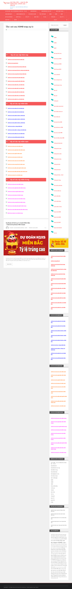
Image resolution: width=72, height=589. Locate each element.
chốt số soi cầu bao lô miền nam (15, 157)
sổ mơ (15, 19)
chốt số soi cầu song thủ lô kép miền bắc (17, 73)
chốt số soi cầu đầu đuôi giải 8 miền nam (17, 167)
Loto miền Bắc (57, 196)
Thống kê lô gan (57, 148)
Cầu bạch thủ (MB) (58, 122)
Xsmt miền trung (59, 11)
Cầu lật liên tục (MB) (58, 127)
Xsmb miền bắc (33, 11)
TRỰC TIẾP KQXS (42, 14)
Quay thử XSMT (57, 222)
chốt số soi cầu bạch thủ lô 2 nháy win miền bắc (18, 70)
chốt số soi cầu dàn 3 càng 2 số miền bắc (17, 129)
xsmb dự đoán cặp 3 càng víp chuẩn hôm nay (59, 526)
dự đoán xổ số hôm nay (56, 546)
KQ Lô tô (62, 16)
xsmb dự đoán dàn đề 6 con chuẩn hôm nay (58, 522)
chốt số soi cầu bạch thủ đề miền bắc (16, 77)
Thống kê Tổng (57, 180)
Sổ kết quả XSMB (57, 58)
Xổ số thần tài (57, 116)
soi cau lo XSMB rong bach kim (59, 561)
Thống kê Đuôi (57, 169)
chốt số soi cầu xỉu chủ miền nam (15, 146)
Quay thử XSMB (57, 211)
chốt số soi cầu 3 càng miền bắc (15, 126)
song (14, 63)
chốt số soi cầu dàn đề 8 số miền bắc (16, 92)
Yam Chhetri (35, 587)
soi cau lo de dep (54, 550)
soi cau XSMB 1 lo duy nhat (57, 562)
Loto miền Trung (58, 206)
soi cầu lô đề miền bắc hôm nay (59, 567)
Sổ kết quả (18, 16)
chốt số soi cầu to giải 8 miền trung (16, 191)
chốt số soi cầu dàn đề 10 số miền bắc (16, 95)
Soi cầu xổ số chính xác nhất (58, 572)
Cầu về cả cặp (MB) (58, 132)
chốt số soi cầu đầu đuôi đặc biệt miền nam (17, 171)
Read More (9, 264)
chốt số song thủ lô (55, 261)
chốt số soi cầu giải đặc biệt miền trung (16, 187)
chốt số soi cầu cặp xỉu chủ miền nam (16, 160)
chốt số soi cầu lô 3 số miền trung (58, 452)
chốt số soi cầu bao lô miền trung (15, 195)
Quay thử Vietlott (58, 227)
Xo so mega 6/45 (58, 79)
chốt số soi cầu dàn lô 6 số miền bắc (16, 108)
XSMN (56, 14)
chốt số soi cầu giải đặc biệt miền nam (16, 149)
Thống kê (53, 16)
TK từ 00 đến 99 (57, 190)
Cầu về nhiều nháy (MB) (59, 137)
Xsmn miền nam (8, 14)
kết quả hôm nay (8, 16)
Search (65, 25)
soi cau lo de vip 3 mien (55, 553)
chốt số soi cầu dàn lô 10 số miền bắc (16, 133)
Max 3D (55, 90)
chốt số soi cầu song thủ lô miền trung (16, 202)
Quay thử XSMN (57, 217)
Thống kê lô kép (57, 159)
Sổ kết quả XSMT (57, 69)
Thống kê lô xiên (57, 153)
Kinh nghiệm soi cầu (20, 14)
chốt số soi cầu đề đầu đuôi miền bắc (16, 137)
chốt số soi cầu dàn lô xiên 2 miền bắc (16, 115)
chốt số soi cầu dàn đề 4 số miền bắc (16, 84)
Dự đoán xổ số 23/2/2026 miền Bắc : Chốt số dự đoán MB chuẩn (18, 223)
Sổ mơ (55, 233)
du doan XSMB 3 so (58, 543)
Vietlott (27, 16)
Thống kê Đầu (57, 164)
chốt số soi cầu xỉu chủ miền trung (15, 184)
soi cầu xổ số (62, 570)
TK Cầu (44, 16)
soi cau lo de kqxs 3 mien (56, 552)
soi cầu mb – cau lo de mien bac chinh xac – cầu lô (19, 3)
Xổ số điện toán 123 (58, 111)
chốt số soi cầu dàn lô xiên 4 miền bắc (16, 122)
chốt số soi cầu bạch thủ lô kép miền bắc (17, 66)
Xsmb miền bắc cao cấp (46, 11)
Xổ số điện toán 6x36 (58, 106)
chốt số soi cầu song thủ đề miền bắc (16, 81)
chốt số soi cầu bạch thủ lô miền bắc (16, 59)
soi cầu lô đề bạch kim (58, 565)
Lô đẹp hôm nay (54, 548)
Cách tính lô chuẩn (54, 534)
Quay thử (7, 19)
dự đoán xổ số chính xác (59, 545)
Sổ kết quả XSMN (57, 63)
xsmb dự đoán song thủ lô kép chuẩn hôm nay (58, 511)
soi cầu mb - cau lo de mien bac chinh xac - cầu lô (18, 227)
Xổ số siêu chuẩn (32, 14)
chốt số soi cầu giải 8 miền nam (15, 153)
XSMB (50, 14)
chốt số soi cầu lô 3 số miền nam (15, 175)
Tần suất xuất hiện (58, 185)
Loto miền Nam (57, 201)
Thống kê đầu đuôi (58, 143)
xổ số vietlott (57, 74)
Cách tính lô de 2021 (62, 534)
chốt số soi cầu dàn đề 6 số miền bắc (16, 88)
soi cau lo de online (63, 552)
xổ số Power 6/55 (58, 85)
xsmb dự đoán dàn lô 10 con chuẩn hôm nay (58, 518)
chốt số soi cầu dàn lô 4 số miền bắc (16, 99)
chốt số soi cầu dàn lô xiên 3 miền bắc (16, 119)
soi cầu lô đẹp (59, 564)
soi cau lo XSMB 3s (60, 555)
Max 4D (55, 95)
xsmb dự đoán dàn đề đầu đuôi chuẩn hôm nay (58, 514)
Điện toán (36, 16)
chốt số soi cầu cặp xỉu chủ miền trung (16, 198)
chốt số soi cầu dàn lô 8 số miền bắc (16, 111)
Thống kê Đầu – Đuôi (58, 174)
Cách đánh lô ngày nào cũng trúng (57, 535)
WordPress (24, 587)
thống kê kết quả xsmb (56, 573)
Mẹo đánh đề (59, 548)
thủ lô (16, 63)
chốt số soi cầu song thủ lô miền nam (16, 164)
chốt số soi (10, 63)
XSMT (62, 14)
